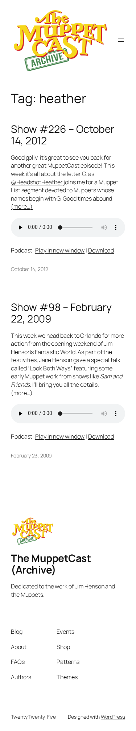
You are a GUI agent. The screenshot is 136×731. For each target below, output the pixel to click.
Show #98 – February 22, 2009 (61, 312)
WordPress (113, 716)
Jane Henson (55, 360)
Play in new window (60, 250)
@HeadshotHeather (36, 182)
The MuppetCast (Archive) (51, 563)
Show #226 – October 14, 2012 (62, 134)
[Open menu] (120, 40)
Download (101, 250)
